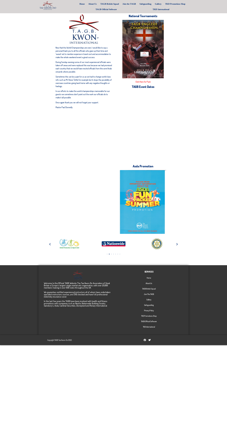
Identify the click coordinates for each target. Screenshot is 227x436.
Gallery (158, 4)
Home (82, 4)
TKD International (161, 9)
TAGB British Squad (109, 4)
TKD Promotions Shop (175, 4)
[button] (49, 244)
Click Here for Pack (143, 81)
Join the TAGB (129, 4)
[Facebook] (144, 340)
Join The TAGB (149, 294)
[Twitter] (149, 340)
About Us (92, 4)
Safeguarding (145, 4)
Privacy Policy (149, 310)
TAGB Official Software (106, 9)
